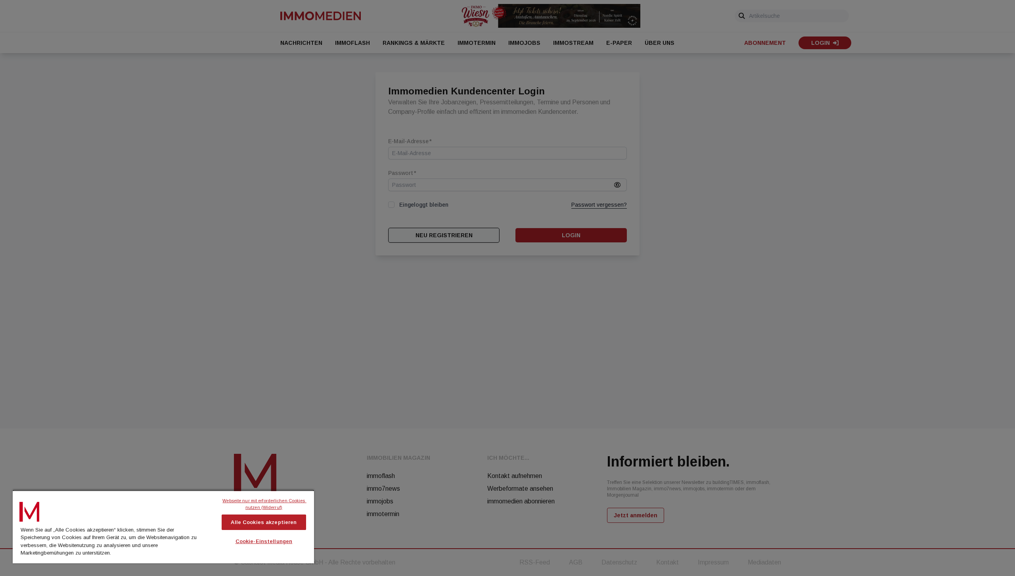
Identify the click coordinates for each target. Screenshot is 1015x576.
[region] (163, 526)
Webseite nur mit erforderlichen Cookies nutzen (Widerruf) (264, 504)
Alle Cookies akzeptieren (264, 522)
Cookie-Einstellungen (264, 541)
